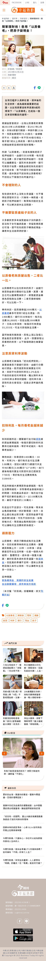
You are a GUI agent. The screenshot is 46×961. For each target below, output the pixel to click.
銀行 (20, 620)
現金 (27, 620)
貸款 (38, 439)
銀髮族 (21, 615)
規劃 (36, 615)
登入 (35, 2)
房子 (34, 620)
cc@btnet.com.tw (22, 912)
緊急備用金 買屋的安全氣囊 (17, 580)
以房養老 (10, 615)
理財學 (14, 18)
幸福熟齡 (5, 18)
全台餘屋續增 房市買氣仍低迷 (19, 583)
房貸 (5, 620)
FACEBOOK (16, 2)
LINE (27, 2)
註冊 (42, 2)
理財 (29, 615)
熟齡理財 (23, 18)
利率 (12, 620)
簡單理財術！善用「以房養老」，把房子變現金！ (22, 19)
